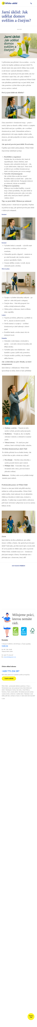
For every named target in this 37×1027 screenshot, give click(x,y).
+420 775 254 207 (8, 655)
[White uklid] (9, 3)
